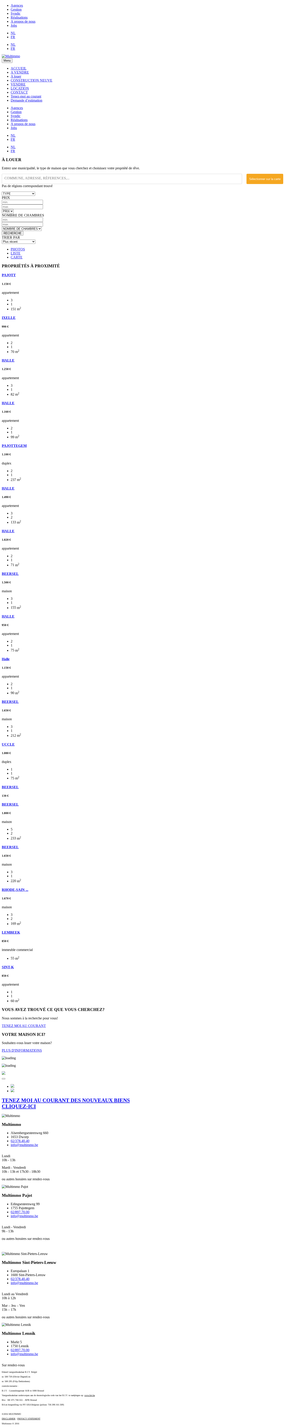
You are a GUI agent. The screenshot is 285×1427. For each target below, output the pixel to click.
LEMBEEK (11, 932)
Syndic (15, 13)
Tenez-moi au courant (26, 96)
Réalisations (19, 17)
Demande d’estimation (26, 100)
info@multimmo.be (24, 1145)
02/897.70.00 (20, 1212)
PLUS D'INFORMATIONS (22, 1050)
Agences (17, 5)
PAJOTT (9, 275)
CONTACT (19, 92)
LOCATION (20, 88)
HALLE (8, 360)
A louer (16, 76)
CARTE (16, 257)
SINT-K (8, 967)
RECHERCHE (13, 233)
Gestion (16, 9)
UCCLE (8, 744)
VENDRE (18, 84)
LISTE (15, 253)
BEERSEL (10, 574)
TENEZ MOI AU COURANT (24, 1026)
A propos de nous (23, 21)
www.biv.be (89, 1395)
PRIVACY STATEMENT (28, 1418)
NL (13, 33)
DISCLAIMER (8, 1418)
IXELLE (9, 318)
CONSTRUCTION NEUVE (31, 80)
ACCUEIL (18, 68)
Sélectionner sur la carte (265, 179)
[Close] (3, 1078)
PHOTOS (18, 249)
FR (13, 37)
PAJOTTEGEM (14, 446)
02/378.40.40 (20, 1141)
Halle (6, 659)
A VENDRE (20, 72)
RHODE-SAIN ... (15, 890)
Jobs (14, 25)
